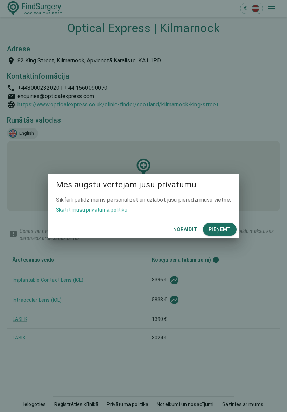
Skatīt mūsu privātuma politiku (91, 210)
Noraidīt (185, 229)
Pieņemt (220, 229)
